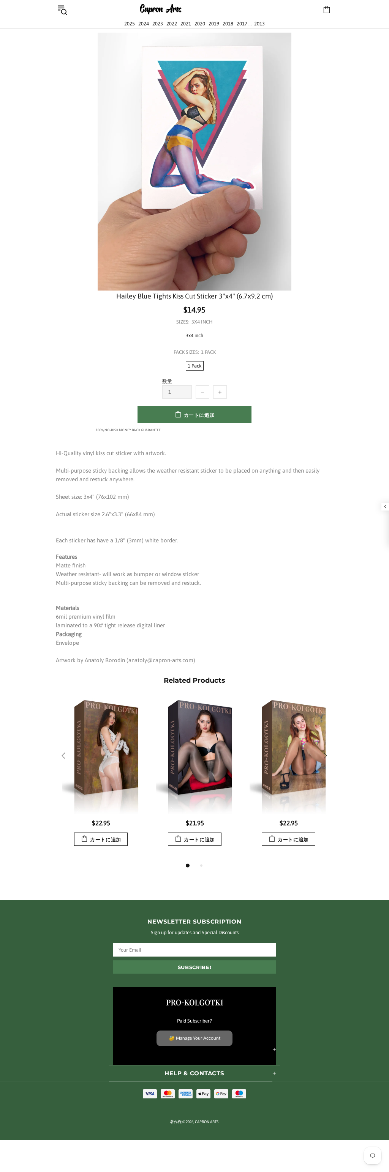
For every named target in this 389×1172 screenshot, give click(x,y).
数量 (167, 381)
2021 (185, 24)
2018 (228, 24)
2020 (199, 24)
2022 (171, 24)
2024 (143, 24)
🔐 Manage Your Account (194, 1038)
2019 (214, 24)
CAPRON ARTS (161, 10)
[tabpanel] (101, 779)
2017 (242, 24)
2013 (259, 24)
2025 (129, 24)
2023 (157, 24)
